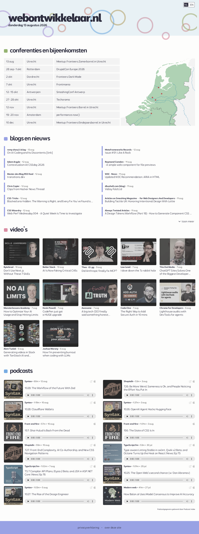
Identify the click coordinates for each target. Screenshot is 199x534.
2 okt (9, 76)
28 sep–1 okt (13, 69)
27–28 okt (12, 99)
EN (191, 4)
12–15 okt (12, 92)
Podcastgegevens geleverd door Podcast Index (176, 509)
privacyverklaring (88, 527)
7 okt (9, 84)
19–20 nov (12, 114)
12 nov (10, 107)
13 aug (10, 61)
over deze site (113, 527)
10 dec (10, 122)
